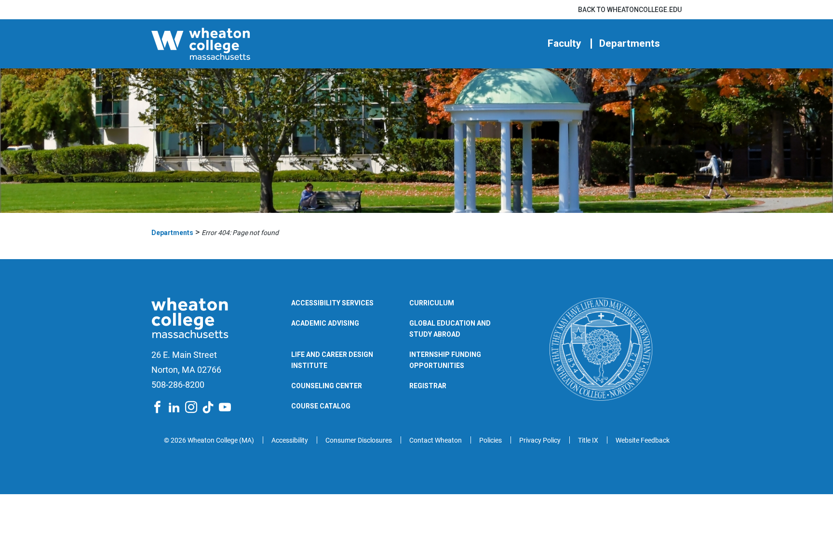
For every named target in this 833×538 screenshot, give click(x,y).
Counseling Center (326, 386)
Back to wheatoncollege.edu (630, 9)
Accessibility (289, 440)
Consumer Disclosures (358, 440)
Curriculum (431, 303)
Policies (490, 440)
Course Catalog (320, 406)
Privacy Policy (540, 440)
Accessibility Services (332, 303)
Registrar (427, 386)
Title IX (588, 440)
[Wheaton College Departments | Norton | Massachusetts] (230, 44)
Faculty (564, 44)
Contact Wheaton (435, 440)
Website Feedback (643, 440)
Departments (629, 44)
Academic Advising (325, 323)
